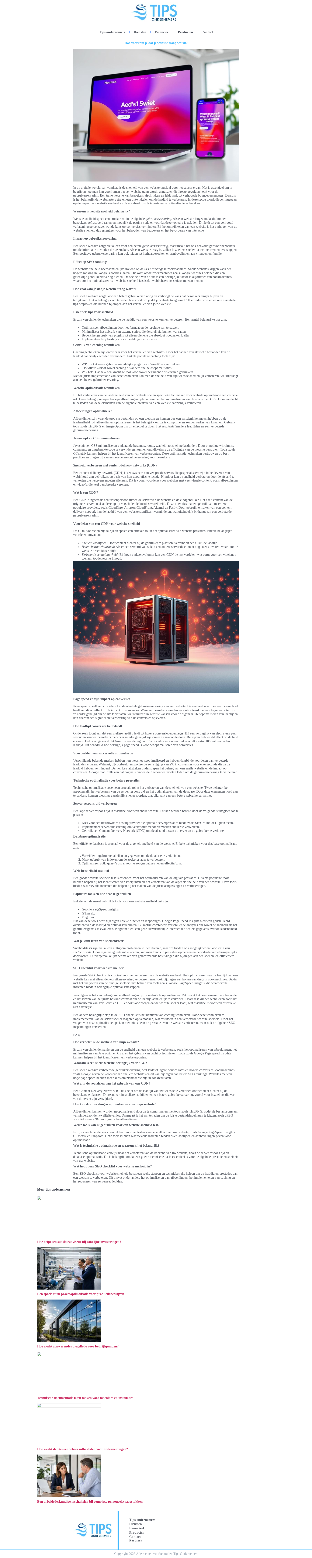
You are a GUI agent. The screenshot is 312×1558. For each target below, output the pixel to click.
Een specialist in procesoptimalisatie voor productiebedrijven (80, 1294)
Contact (207, 32)
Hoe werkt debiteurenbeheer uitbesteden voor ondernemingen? (82, 1449)
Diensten (140, 32)
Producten (185, 32)
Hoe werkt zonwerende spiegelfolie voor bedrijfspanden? (78, 1346)
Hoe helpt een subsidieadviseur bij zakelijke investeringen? (79, 1242)
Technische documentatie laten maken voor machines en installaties (85, 1398)
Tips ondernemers (112, 32)
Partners (135, 1540)
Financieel (162, 32)
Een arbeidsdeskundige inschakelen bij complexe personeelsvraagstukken (90, 1501)
